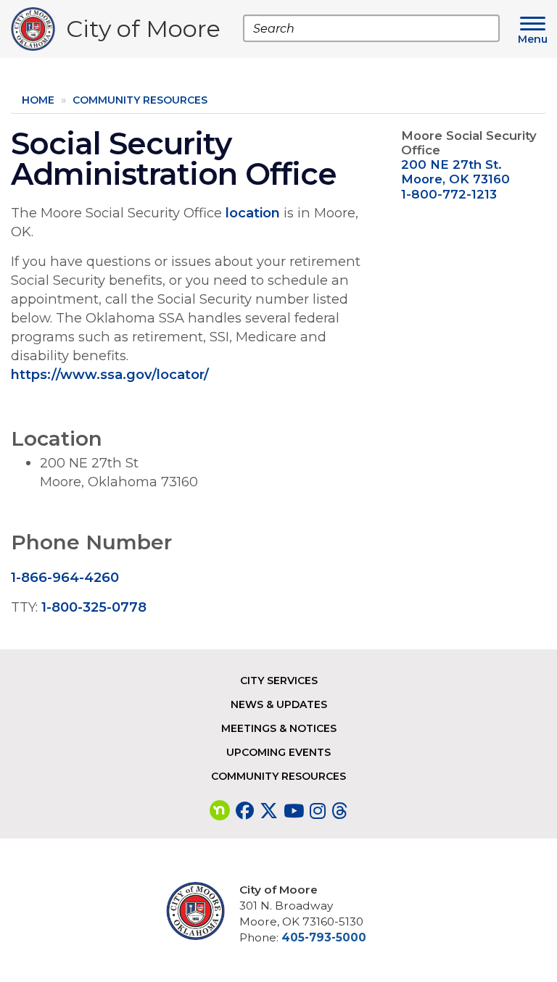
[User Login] (201, 911)
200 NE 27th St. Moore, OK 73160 (455, 171)
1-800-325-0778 (94, 607)
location (253, 212)
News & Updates (279, 704)
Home (38, 100)
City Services (279, 680)
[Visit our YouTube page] (294, 811)
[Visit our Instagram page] (318, 811)
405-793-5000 (323, 937)
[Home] (38, 29)
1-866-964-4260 (65, 577)
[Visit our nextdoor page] (220, 811)
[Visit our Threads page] (339, 811)
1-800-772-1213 (449, 194)
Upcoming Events (278, 752)
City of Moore (143, 32)
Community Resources (140, 100)
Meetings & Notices (279, 728)
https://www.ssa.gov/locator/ (110, 374)
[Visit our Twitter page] (269, 811)
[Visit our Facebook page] (245, 811)
